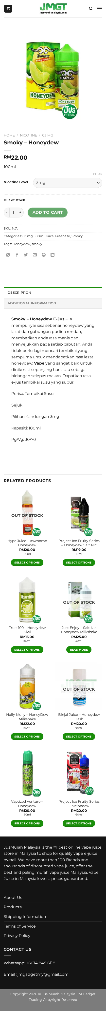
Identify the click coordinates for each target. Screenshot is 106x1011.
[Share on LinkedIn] (53, 255)
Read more (79, 649)
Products (13, 907)
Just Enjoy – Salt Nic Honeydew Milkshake (79, 630)
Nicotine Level (16, 182)
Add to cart (48, 212)
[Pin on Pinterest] (44, 255)
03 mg (47, 135)
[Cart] (8, 9)
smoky (37, 244)
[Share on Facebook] (17, 255)
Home (9, 135)
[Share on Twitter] (26, 255)
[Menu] (99, 8)
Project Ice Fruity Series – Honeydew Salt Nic (79, 543)
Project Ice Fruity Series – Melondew (79, 803)
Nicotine (28, 135)
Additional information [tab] (32, 303)
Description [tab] (19, 292)
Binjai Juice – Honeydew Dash (79, 717)
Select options (27, 562)
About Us (13, 897)
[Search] (91, 8)
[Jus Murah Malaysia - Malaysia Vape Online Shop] (53, 9)
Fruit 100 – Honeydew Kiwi (27, 630)
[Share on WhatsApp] (8, 255)
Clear (97, 174)
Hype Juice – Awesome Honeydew (27, 543)
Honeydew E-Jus (47, 319)
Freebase (62, 236)
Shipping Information (25, 916)
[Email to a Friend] (35, 255)
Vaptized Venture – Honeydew (27, 803)
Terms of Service (20, 926)
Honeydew (21, 244)
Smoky (77, 236)
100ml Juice (44, 236)
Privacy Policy (17, 935)
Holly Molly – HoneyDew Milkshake (27, 717)
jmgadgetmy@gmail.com (43, 974)
